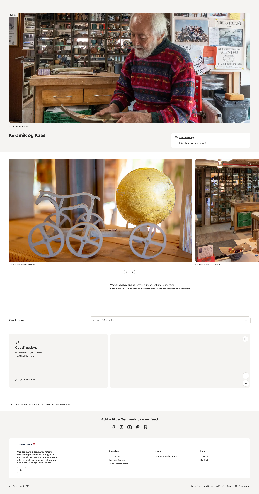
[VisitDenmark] (26, 444)
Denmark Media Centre (166, 456)
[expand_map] (245, 339)
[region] (180, 361)
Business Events (117, 460)
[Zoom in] (246, 375)
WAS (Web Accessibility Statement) (233, 486)
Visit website (185, 137)
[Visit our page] (121, 427)
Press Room (114, 456)
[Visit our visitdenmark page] (129, 427)
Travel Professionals (118, 464)
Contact (204, 460)
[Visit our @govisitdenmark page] (137, 427)
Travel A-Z (205, 456)
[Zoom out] (246, 383)
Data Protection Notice (202, 486)
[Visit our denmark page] (113, 427)
